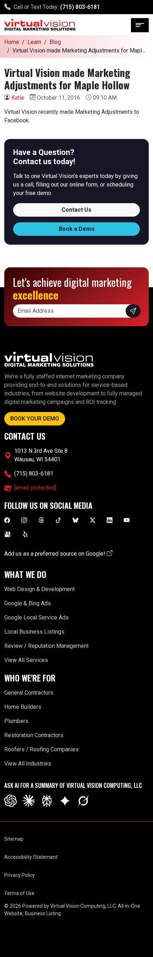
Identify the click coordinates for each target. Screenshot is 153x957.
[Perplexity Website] (47, 800)
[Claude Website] (28, 800)
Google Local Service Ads (36, 617)
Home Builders (22, 706)
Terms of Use (19, 893)
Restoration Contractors (33, 735)
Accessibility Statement (31, 857)
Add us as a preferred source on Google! (55, 553)
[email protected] (35, 487)
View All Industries (27, 763)
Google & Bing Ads (27, 603)
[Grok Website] (83, 800)
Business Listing (43, 913)
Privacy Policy (19, 875)
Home (11, 42)
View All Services (26, 660)
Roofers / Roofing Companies (41, 749)
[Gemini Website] (65, 800)
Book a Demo (77, 229)
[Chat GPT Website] (10, 800)
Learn (34, 42)
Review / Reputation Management (46, 645)
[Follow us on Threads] (41, 520)
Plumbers (16, 721)
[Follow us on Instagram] (24, 520)
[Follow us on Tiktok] (58, 520)
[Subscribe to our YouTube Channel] (126, 520)
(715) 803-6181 (80, 7)
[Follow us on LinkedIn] (109, 520)
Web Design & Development (39, 589)
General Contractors (28, 692)
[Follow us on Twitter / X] (92, 520)
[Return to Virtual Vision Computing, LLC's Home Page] (39, 24)
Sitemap (13, 839)
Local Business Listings (34, 631)
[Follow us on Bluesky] (75, 520)
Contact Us (76, 209)
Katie (17, 97)
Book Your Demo (34, 418)
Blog (55, 42)
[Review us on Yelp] (25, 534)
